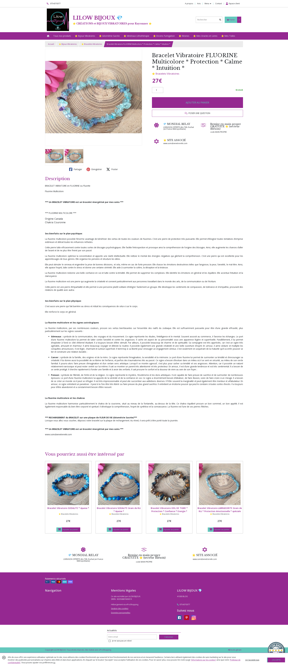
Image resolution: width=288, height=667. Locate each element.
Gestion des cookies (119, 608)
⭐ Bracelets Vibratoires (91, 44)
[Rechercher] (220, 20)
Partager (77, 169)
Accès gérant (235, 650)
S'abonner (168, 637)
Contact (218, 3)
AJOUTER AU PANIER (197, 102)
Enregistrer (96, 169)
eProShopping (105, 650)
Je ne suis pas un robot (122, 640)
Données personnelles (120, 612)
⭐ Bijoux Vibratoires (68, 44)
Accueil (51, 44)
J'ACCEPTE (276, 660)
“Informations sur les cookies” (203, 660)
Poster (114, 169)
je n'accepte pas (252, 660)
